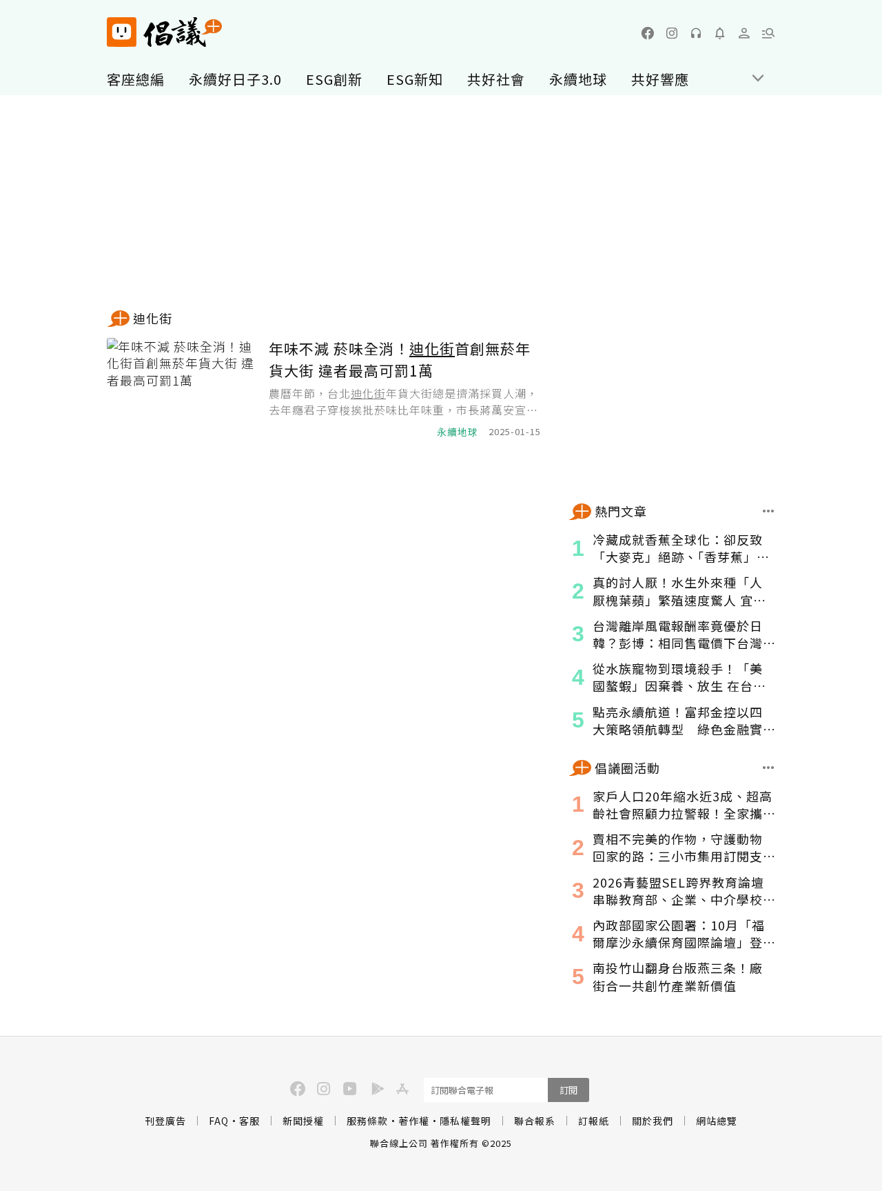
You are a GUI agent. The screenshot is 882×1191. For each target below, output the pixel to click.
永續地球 (578, 79)
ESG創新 (334, 79)
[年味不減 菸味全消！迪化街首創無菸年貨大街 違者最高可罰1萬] (182, 388)
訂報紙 (593, 1120)
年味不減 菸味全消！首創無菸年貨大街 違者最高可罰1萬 (400, 359)
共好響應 (660, 79)
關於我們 (652, 1120)
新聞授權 (303, 1120)
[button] (768, 33)
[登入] (744, 33)
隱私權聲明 (465, 1120)
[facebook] (648, 33)
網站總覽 (716, 1120)
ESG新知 (415, 79)
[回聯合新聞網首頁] (121, 32)
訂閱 (568, 1090)
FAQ (219, 1120)
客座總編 (136, 79)
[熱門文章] (768, 511)
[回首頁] (164, 32)
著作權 (413, 1120)
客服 (249, 1120)
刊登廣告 (165, 1120)
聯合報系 (534, 1120)
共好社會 (496, 79)
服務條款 (367, 1120)
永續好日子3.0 (235, 79)
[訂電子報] (720, 33)
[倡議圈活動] (768, 768)
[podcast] (696, 33)
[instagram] (672, 33)
